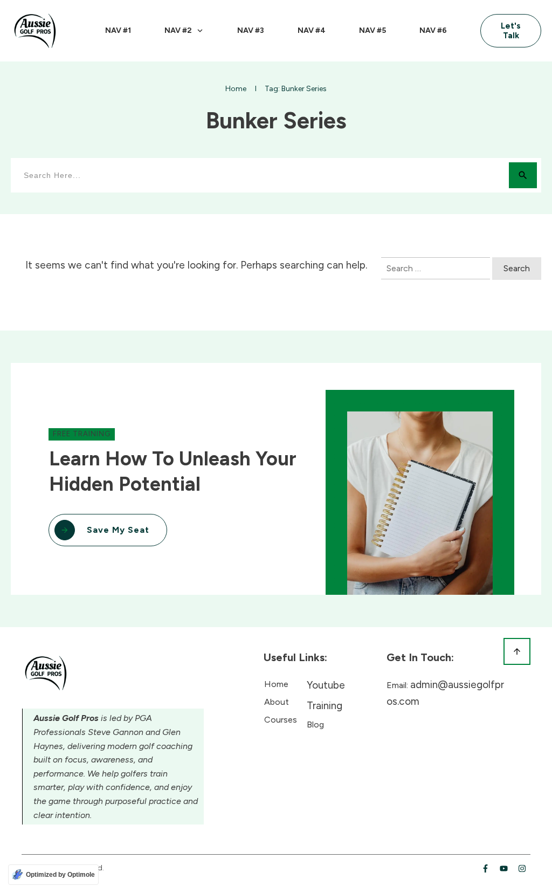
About (276, 702)
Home (276, 684)
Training (324, 705)
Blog (315, 724)
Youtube (326, 685)
